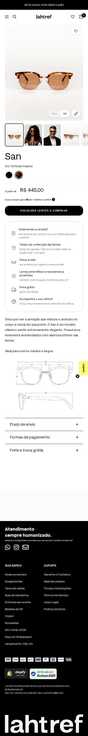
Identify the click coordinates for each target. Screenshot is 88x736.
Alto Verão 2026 (15, 630)
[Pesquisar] (14, 17)
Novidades (12, 623)
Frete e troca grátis (26, 450)
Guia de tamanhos (16, 595)
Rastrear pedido (54, 581)
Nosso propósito (16, 574)
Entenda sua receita (18, 602)
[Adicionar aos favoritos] (76, 31)
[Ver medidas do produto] (76, 113)
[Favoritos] (73, 17)
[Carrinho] (81, 17)
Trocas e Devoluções (57, 588)
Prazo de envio (22, 424)
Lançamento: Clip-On (19, 644)
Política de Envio (54, 609)
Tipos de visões (15, 588)
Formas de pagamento (30, 437)
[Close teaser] (78, 376)
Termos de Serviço (56, 595)
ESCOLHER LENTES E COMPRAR (44, 210)
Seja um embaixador (18, 637)
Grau (54, 113)
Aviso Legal (51, 602)
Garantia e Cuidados (57, 574)
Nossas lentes (13, 581)
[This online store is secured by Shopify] (16, 674)
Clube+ (9, 616)
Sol (65, 113)
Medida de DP (14, 609)
